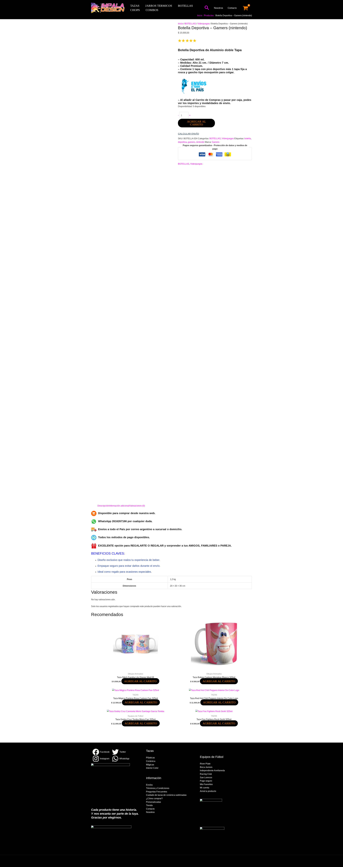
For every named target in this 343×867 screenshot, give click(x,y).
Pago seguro (206, 781)
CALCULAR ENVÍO (188, 133)
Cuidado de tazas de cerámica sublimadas (166, 795)
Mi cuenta (204, 788)
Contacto (232, 8)
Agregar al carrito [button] (140, 681)
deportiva (182, 142)
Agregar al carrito (196, 123)
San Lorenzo (206, 777)
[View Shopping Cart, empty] (245, 8)
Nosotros (218, 8)
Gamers (215, 142)
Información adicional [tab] (119, 506)
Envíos (149, 785)
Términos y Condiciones (157, 788)
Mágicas (150, 764)
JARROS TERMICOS (158, 5)
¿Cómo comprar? (154, 798)
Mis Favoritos (206, 784)
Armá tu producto (208, 791)
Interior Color (152, 768)
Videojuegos (203, 23)
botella (247, 138)
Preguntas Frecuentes (156, 792)
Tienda (149, 805)
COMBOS (152, 10)
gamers (191, 142)
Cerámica (150, 761)
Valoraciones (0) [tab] (137, 506)
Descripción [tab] (103, 506)
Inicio (180, 23)
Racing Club (206, 774)
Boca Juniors (206, 767)
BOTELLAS (185, 5)
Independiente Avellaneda (212, 770)
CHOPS (135, 10)
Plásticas (150, 758)
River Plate (205, 764)
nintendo (200, 142)
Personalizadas (153, 802)
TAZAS (134, 5)
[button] (206, 8)
